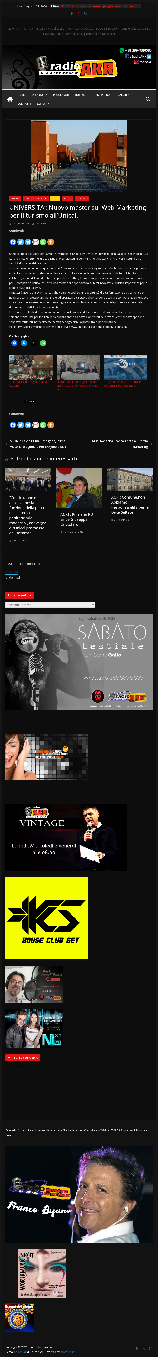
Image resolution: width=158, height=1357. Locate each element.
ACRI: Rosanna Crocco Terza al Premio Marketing (120, 444)
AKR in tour (103, 95)
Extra (41, 103)
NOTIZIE (80, 95)
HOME (21, 95)
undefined (11, 572)
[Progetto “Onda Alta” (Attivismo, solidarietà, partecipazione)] (125, 367)
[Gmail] (35, 239)
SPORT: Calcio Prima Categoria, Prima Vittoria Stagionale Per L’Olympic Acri (38, 444)
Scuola (67, 198)
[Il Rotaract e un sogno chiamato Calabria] (31, 367)
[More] (50, 239)
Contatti (24, 103)
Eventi (55, 198)
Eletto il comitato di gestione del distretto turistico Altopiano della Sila (77, 385)
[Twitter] (20, 239)
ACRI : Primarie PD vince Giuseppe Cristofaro (76, 519)
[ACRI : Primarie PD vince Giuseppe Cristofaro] (79, 470)
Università (82, 198)
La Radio (37, 95)
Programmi (61, 95)
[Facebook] (13, 239)
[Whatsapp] (43, 239)
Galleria (123, 95)
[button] (45, 94)
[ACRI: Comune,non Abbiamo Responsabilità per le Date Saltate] (129, 470)
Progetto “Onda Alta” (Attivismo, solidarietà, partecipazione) (124, 383)
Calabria (15, 198)
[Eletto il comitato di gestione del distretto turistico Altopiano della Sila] (78, 367)
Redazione (41, 223)
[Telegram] (28, 239)
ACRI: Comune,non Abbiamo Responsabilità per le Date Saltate (130, 505)
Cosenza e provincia (36, 198)
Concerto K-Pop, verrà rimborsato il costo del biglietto (96, 4)
